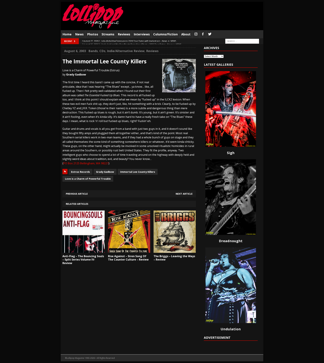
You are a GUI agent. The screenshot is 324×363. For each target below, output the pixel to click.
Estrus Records (80, 171)
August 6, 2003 (75, 51)
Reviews (124, 34)
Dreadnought (230, 241)
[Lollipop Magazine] (93, 16)
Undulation (231, 329)
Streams (108, 34)
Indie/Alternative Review (125, 51)
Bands (93, 51)
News (79, 34)
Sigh (231, 152)
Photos (92, 34)
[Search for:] (242, 41)
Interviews (142, 34)
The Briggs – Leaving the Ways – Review (174, 258)
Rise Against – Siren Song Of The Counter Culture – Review (128, 258)
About (186, 34)
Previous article (77, 193)
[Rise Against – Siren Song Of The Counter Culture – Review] (129, 250)
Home (67, 34)
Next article (184, 193)
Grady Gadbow (105, 171)
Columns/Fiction (165, 34)
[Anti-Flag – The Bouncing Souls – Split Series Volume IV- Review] (83, 250)
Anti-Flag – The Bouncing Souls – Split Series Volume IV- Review (83, 259)
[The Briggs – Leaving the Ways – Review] (175, 250)
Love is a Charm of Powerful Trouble (88, 178)
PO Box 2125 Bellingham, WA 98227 (86, 163)
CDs (102, 51)
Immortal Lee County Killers (137, 171)
